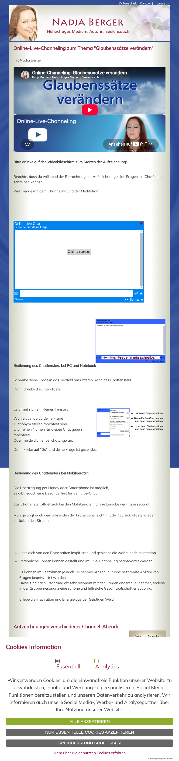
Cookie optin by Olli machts (160, 758)
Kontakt (145, 3)
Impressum (162, 3)
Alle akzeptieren (89, 721)
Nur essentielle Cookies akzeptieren (89, 732)
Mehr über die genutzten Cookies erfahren (89, 752)
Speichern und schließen (89, 743)
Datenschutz (128, 3)
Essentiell (68, 666)
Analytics (107, 666)
